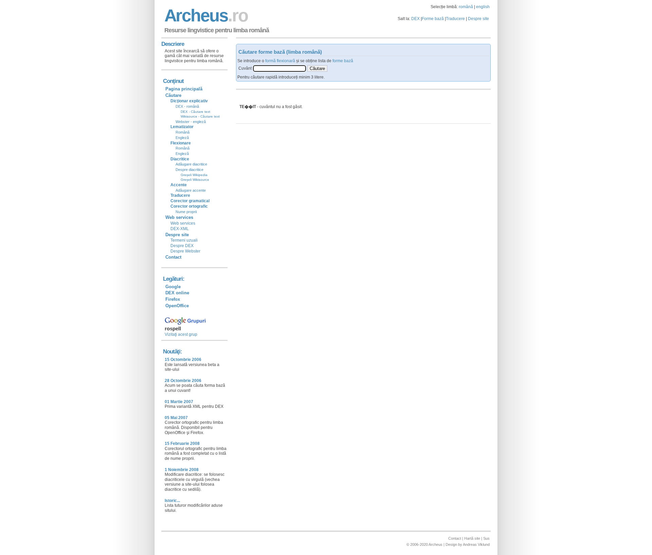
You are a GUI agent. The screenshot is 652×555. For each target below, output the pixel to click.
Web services (182, 223)
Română (182, 132)
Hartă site (472, 538)
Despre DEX (182, 245)
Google (173, 286)
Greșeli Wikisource (195, 179)
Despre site (478, 18)
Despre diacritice (189, 170)
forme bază (342, 60)
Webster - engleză (191, 122)
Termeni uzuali (184, 240)
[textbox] (279, 68)
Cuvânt (245, 68)
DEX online (177, 292)
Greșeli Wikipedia (194, 175)
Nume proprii (186, 212)
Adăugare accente (191, 190)
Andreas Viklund (476, 544)
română (466, 6)
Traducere (455, 18)
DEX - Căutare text (195, 112)
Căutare (173, 95)
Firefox (172, 299)
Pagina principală (183, 88)
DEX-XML (179, 228)
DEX (415, 18)
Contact (173, 257)
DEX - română (187, 106)
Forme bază (433, 18)
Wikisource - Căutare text (200, 116)
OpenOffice (177, 305)
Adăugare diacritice (191, 164)
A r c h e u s (205, 15)
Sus (486, 538)
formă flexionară (280, 60)
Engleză (182, 138)
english (483, 6)
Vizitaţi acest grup (181, 334)
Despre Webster (185, 251)
